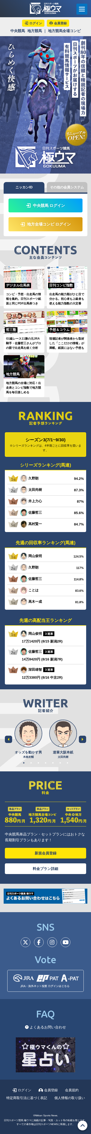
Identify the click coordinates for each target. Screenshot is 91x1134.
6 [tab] (60, 762)
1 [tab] (23, 762)
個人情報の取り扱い (69, 1098)
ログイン (24, 1090)
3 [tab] (38, 762)
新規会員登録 (46, 853)
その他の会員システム (67, 187)
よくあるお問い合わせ (47, 1027)
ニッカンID (24, 187)
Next (82, 739)
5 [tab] (52, 762)
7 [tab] (67, 762)
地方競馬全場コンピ (64, 31)
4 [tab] (45, 762)
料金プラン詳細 (45, 869)
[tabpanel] (28, 739)
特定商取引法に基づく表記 (26, 1098)
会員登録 (51, 1090)
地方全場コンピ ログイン (49, 224)
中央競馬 (17, 31)
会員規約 (72, 1090)
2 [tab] (31, 762)
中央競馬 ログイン (49, 205)
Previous (8, 739)
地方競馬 (34, 31)
